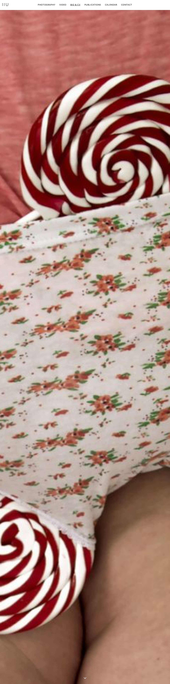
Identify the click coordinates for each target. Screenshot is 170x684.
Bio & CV (75, 5)
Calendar (111, 5)
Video (62, 5)
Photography (46, 5)
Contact (126, 5)
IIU (5, 5)
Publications (93, 5)
